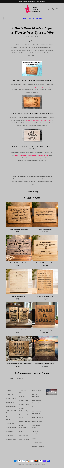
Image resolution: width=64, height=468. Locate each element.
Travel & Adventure (35, 433)
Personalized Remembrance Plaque (45, 263)
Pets (33, 407)
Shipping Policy (11, 406)
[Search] (49, 9)
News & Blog (10, 423)
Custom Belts (23, 400)
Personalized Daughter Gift (19, 330)
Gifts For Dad (23, 435)
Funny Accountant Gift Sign (45, 330)
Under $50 (35, 438)
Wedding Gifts (37, 442)
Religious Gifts (37, 421)
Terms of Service (9, 418)
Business (22, 396)
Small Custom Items (36, 426)
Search (8, 390)
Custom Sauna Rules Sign (19, 296)
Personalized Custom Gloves (37, 402)
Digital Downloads (22, 426)
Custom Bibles (24, 404)
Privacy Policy (11, 398)
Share (33, 41)
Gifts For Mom (24, 439)
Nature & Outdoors (35, 395)
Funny (21, 431)
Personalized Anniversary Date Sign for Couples (18, 363)
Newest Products (38, 446)
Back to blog (33, 192)
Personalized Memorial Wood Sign (19, 263)
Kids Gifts (9, 431)
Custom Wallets (24, 421)
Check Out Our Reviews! (11, 412)
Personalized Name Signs (36, 412)
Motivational (36, 390)
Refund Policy (10, 402)
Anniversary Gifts (23, 391)
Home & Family (11, 427)
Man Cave (9, 435)
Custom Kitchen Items (24, 416)
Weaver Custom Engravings (33, 18)
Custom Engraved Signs (24, 410)
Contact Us (10, 394)
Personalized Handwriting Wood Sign (19, 229)
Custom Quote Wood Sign (45, 229)
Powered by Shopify (41, 464)
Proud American (37, 417)
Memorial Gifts (11, 439)
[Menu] (7, 9)
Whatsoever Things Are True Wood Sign (45, 363)
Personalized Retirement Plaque (45, 296)
